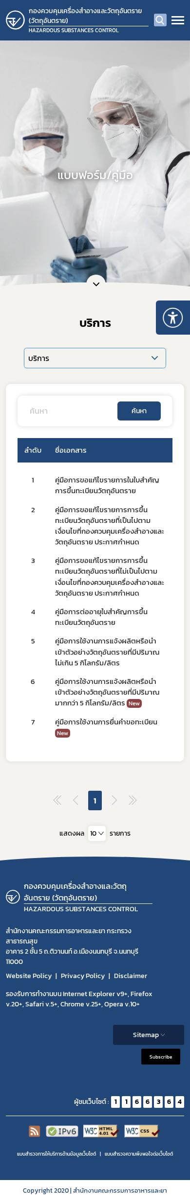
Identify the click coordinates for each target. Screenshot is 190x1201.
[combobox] (97, 833)
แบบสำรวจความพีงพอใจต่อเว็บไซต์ (139, 1154)
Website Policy (29, 976)
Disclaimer (130, 976)
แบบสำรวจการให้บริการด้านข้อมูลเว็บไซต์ (56, 1154)
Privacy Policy (83, 976)
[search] (160, 20)
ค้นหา (139, 411)
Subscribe (161, 1056)
